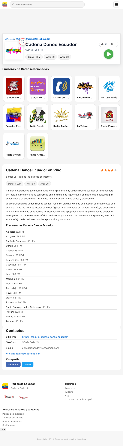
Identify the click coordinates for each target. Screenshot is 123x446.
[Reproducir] (108, 54)
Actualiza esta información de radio (23, 353)
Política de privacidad (13, 413)
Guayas (20, 39)
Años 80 (50, 57)
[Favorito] (22, 41)
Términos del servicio (12, 417)
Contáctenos (8, 425)
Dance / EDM (34, 57)
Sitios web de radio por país (78, 399)
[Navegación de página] (116, 4)
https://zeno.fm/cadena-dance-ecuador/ (45, 336)
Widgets (69, 392)
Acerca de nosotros (11, 421)
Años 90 (64, 57)
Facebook (13, 364)
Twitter (27, 364)
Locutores (70, 388)
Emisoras (9, 39)
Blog (67, 395)
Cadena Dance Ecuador (38, 39)
